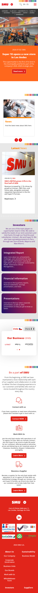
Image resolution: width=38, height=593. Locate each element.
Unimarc (5, 11)
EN (24, 4)
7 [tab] (1, 216)
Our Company (9, 556)
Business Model (28, 556)
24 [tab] (32, 216)
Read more (18, 71)
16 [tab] (17, 216)
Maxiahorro (16, 13)
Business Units (9, 566)
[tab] (17, 329)
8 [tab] (3, 216)
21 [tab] (26, 216)
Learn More (18, 455)
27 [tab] (37, 216)
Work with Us (9, 575)
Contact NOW (18, 419)
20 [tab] (24, 216)
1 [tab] (17, 349)
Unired (31, 13)
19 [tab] (23, 216)
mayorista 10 (23, 11)
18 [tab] (21, 216)
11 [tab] (8, 216)
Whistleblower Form (9, 580)
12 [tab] (10, 216)
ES (27, 4)
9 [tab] (5, 216)
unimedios (19, 14)
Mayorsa (7, 13)
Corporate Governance (9, 561)
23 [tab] (30, 216)
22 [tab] (28, 216)
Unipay (25, 13)
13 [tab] (12, 216)
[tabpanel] (18, 183)
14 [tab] (14, 216)
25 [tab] (33, 216)
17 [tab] (19, 216)
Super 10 (32, 11)
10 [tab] (6, 216)
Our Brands (9, 570)
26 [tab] (35, 216)
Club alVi (13, 11)
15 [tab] (15, 216)
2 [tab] (19, 349)
